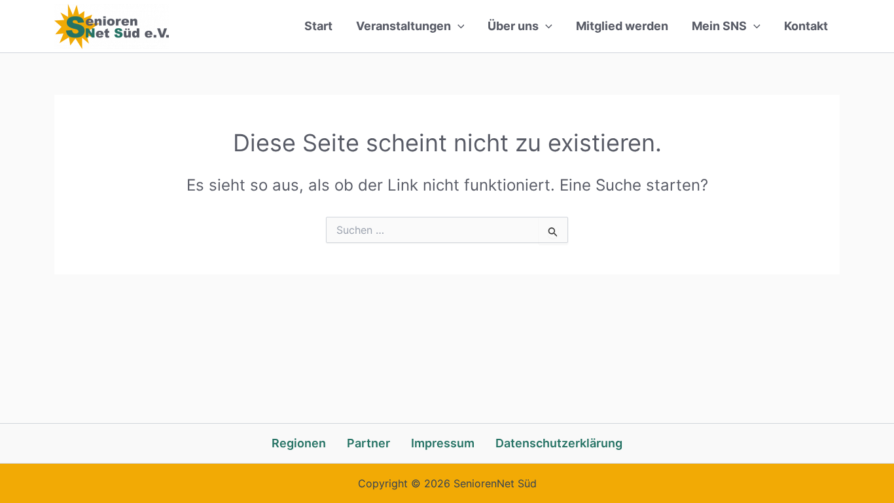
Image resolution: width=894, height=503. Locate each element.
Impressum (442, 443)
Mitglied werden (622, 26)
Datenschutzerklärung (558, 443)
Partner (368, 443)
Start (318, 26)
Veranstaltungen (403, 26)
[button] (458, 26)
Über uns (513, 26)
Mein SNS (719, 26)
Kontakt (806, 26)
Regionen (299, 443)
